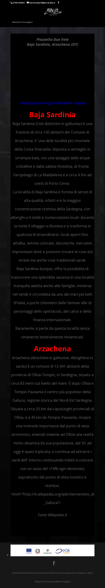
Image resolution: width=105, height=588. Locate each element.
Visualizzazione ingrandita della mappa (52, 102)
